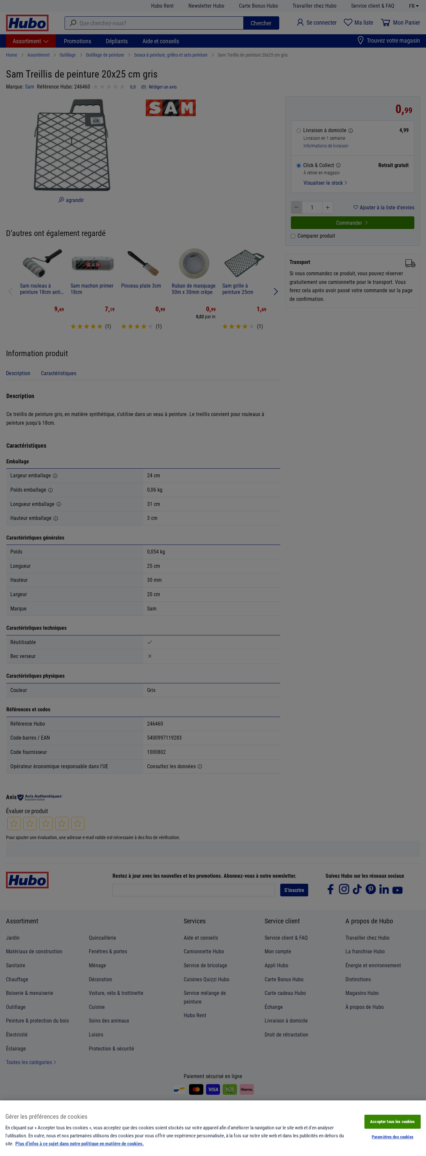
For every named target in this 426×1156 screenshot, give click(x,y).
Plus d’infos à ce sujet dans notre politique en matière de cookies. (79, 1143)
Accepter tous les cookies (392, 1121)
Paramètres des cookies (392, 1137)
